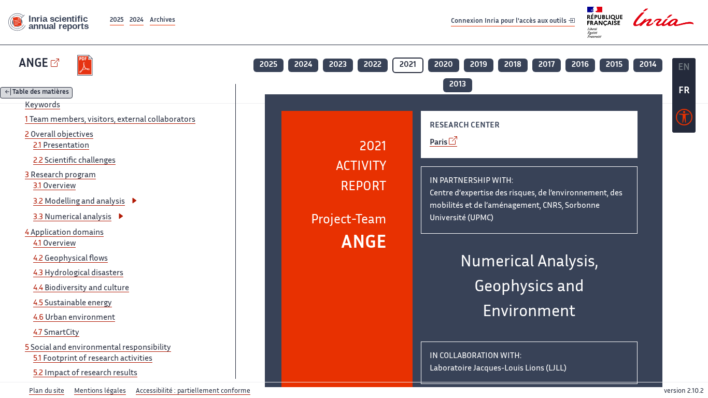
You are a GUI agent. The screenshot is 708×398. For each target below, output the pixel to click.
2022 (372, 65)
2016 (580, 65)
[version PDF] (86, 65)
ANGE (33, 64)
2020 (443, 65)
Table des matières (40, 93)
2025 (117, 20)
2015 (614, 65)
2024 (137, 20)
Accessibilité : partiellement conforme (193, 391)
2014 (648, 65)
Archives (162, 20)
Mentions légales (100, 391)
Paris (438, 142)
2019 (478, 65)
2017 (547, 65)
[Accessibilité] (684, 120)
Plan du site (46, 391)
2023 (338, 65)
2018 (512, 65)
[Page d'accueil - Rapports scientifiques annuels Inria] (54, 22)
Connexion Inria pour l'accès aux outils (509, 22)
